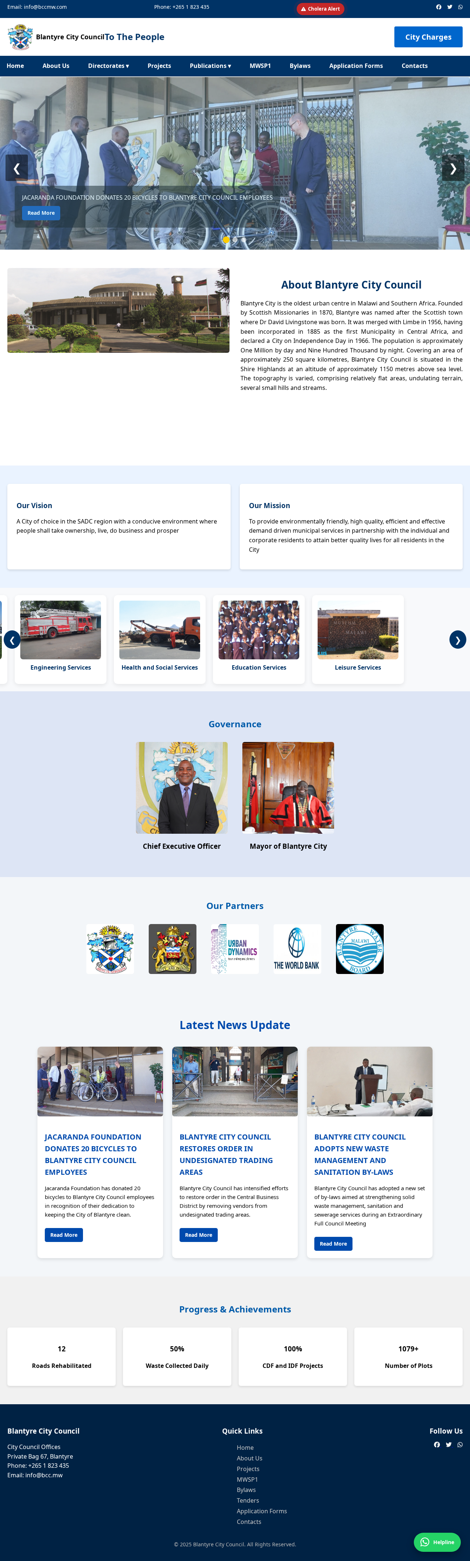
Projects (159, 66)
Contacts (415, 66)
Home (15, 66)
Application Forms (356, 66)
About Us (56, 66)
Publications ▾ (210, 66)
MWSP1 (260, 66)
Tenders (248, 1500)
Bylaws (300, 66)
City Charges (428, 37)
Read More (41, 212)
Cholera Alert (324, 9)
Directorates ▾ (108, 66)
